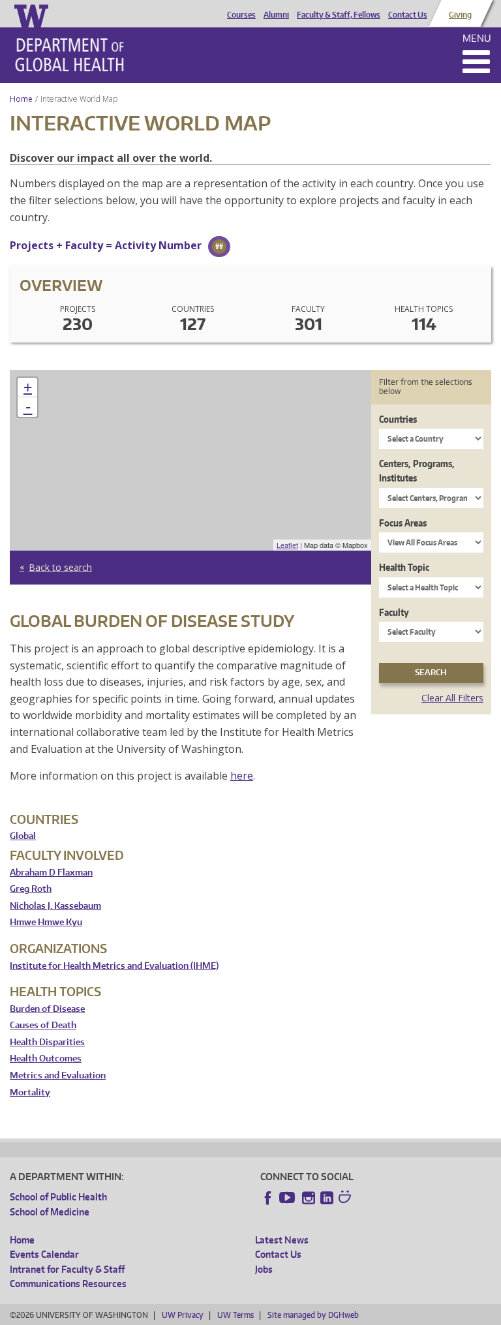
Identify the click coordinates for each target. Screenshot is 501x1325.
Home (21, 98)
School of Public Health (58, 1196)
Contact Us (407, 15)
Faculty (394, 612)
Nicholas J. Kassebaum (55, 906)
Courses (241, 15)
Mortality (30, 1092)
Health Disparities (47, 1042)
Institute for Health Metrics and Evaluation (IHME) (114, 966)
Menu (477, 38)
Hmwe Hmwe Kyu (46, 922)
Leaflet (287, 545)
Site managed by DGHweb (313, 1315)
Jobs (264, 1269)
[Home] (69, 55)
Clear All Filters (452, 698)
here (241, 776)
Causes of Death (43, 1025)
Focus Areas (403, 522)
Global (23, 836)
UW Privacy (183, 1315)
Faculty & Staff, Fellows (338, 15)
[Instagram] (308, 1198)
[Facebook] (268, 1198)
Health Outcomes (46, 1058)
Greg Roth (31, 889)
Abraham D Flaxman (51, 872)
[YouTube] (288, 1198)
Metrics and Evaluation (58, 1075)
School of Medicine (49, 1211)
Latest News (282, 1239)
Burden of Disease (47, 1009)
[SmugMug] (346, 1198)
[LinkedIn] (327, 1198)
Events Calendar (44, 1254)
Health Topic (404, 567)
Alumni (276, 15)
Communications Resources (68, 1283)
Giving (460, 15)
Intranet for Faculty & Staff (67, 1269)
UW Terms (235, 1315)
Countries (398, 419)
